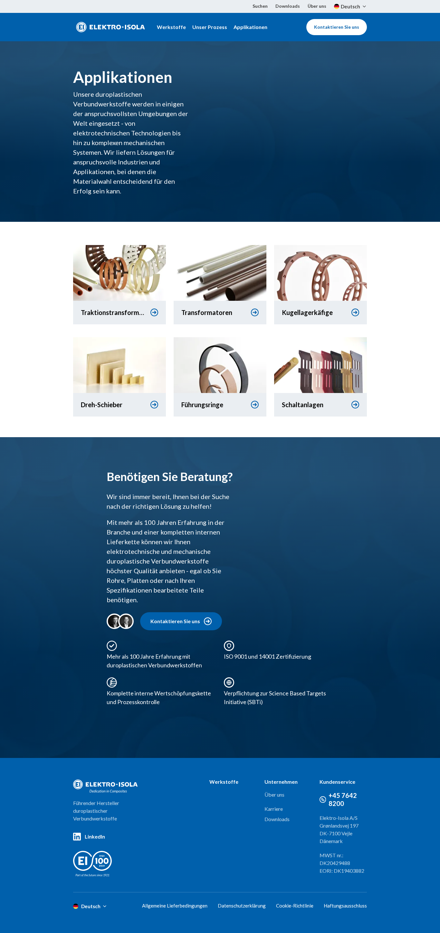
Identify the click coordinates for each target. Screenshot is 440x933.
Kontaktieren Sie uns (336, 27)
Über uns (317, 6)
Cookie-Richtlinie (294, 905)
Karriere (273, 809)
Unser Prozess (209, 27)
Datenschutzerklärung (242, 905)
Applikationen (250, 27)
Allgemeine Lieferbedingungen (174, 905)
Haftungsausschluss (345, 905)
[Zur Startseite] (110, 27)
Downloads (287, 6)
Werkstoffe (171, 27)
